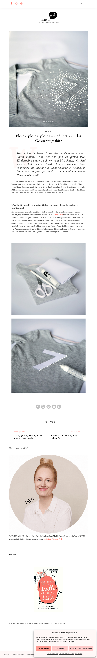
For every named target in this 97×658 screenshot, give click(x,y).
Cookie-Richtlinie (52, 654)
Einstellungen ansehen (81, 648)
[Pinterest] (21, 3)
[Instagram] (16, 3)
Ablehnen (59, 648)
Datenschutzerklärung (66, 654)
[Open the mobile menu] (85, 3)
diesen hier (59, 215)
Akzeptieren (43, 648)
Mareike (52, 422)
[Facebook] (11, 3)
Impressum (78, 654)
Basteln (48, 131)
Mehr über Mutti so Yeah (53, 539)
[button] (38, 407)
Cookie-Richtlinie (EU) (32, 654)
